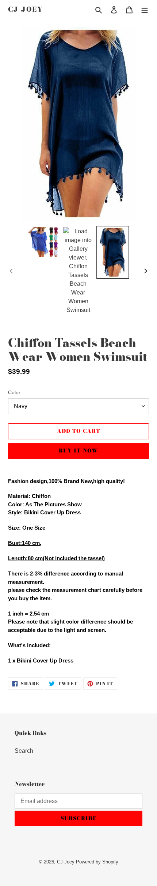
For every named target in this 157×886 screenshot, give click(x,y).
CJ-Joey (25, 9)
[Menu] (144, 9)
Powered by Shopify (97, 862)
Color (14, 392)
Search (24, 751)
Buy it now (78, 451)
